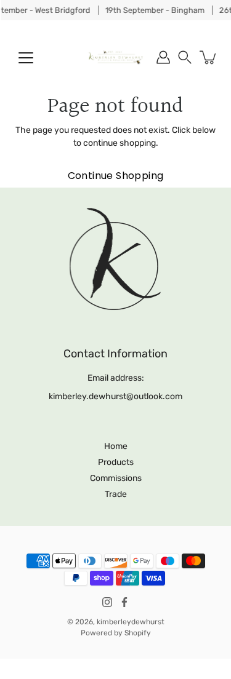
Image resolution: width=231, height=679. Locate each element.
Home (116, 446)
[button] (185, 57)
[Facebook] (124, 602)
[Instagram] (107, 602)
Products (116, 462)
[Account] (163, 57)
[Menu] (25, 58)
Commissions (116, 478)
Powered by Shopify (116, 633)
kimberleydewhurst (130, 621)
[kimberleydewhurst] (115, 57)
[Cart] (209, 57)
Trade (116, 494)
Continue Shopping (116, 176)
